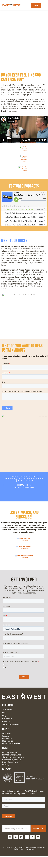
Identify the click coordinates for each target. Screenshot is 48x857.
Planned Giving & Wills (11, 755)
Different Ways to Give (11, 759)
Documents (7, 718)
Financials (6, 721)
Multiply (5, 764)
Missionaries (7, 741)
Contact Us (6, 733)
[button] (3, 484)
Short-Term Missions (11, 724)
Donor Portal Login (10, 762)
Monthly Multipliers (10, 752)
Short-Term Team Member (13, 757)
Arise (4, 712)
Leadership (7, 738)
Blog (4, 715)
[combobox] (16, 828)
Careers (5, 736)
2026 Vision (7, 709)
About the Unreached (11, 743)
